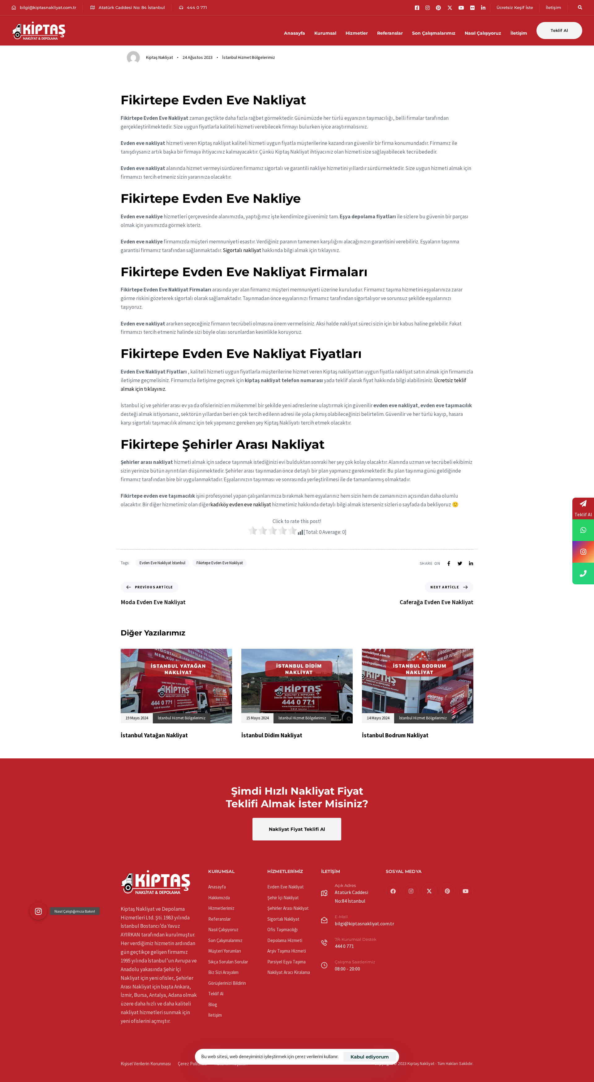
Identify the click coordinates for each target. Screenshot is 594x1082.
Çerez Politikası (192, 1064)
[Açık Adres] (350, 894)
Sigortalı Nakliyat (283, 919)
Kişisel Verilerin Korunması (146, 1064)
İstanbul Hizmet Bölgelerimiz (248, 57)
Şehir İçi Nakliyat (283, 898)
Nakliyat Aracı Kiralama (288, 972)
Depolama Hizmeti (284, 940)
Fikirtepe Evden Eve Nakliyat (219, 562)
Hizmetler (357, 33)
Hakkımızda (219, 898)
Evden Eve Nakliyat (285, 887)
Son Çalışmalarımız (433, 33)
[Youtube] (465, 890)
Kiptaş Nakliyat (159, 57)
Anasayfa (294, 33)
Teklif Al (215, 994)
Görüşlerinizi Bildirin (227, 983)
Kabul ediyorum (370, 1057)
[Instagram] (411, 890)
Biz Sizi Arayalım (223, 972)
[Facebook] (393, 890)
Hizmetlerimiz (221, 908)
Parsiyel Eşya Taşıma (286, 962)
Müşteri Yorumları (224, 951)
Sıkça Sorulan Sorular (228, 962)
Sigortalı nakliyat (242, 250)
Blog (212, 1004)
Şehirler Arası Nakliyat (288, 908)
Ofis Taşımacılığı (282, 929)
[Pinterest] (447, 890)
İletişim (518, 33)
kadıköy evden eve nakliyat (240, 504)
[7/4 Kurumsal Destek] (355, 944)
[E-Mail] (353, 921)
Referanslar (390, 33)
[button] (578, 7)
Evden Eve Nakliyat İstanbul (162, 562)
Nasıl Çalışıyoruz (483, 33)
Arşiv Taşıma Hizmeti (286, 951)
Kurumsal (325, 33)
